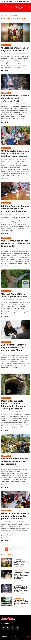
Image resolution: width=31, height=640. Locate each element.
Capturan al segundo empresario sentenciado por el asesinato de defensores (21, 576)
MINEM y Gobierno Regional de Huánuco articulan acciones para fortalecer (15, 209)
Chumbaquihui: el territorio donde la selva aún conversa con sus (15, 98)
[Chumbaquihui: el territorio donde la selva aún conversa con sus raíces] (6, 588)
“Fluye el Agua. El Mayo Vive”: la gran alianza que (14, 295)
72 (19, 549)
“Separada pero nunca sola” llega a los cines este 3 (15, 49)
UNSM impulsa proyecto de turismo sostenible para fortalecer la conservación (15, 153)
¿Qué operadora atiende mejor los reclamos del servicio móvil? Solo (13, 347)
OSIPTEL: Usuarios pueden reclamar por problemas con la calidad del (15, 243)
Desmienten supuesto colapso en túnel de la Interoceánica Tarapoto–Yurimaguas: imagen (13, 405)
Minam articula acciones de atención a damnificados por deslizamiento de (15, 516)
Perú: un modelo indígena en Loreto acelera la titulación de (21, 602)
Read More (4, 70)
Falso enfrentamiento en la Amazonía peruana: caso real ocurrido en (14, 461)
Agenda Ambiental (19, 570)
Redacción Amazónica (8, 53)
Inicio (5, 15)
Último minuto (13, 15)
